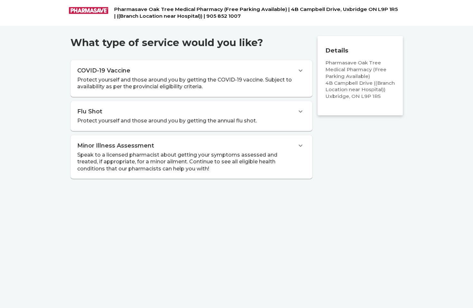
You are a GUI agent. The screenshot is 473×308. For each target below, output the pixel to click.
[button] (191, 78)
